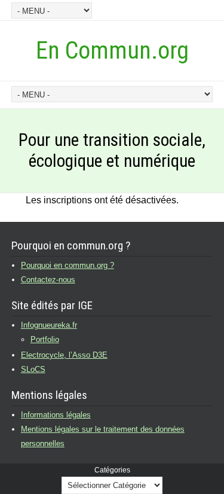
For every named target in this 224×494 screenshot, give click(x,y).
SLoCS (33, 369)
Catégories (112, 470)
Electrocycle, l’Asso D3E (64, 354)
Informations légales (56, 414)
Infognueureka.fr (49, 325)
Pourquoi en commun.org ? (67, 265)
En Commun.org (112, 50)
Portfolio (44, 339)
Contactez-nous (48, 279)
